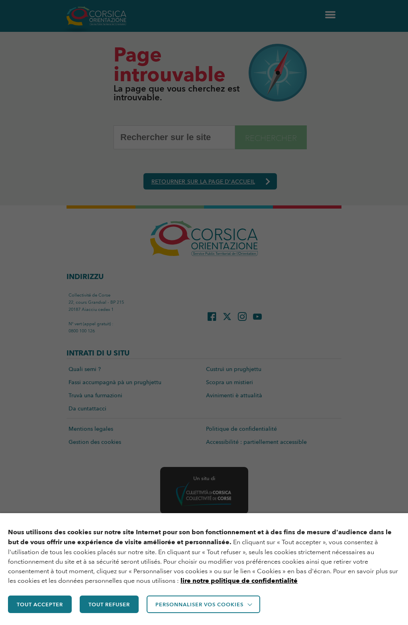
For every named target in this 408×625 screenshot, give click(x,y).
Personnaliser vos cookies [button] (199, 604)
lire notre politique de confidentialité (239, 580)
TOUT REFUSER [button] (109, 604)
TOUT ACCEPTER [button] (40, 604)
